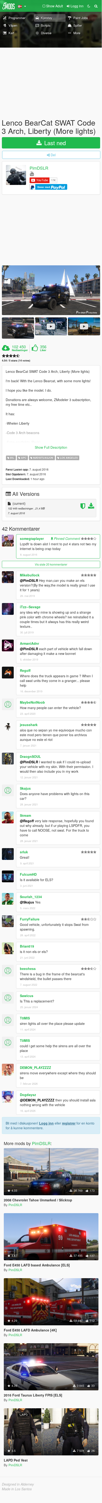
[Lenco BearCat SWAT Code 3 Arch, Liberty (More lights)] (51, 290)
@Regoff (27, 820)
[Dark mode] (88, 6)
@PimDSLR (29, 580)
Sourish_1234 (31, 896)
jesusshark (29, 724)
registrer (68, 1123)
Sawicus (26, 995)
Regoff (25, 670)
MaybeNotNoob (32, 702)
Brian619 (27, 946)
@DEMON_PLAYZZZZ (37, 1100)
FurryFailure (30, 919)
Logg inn (46, 1123)
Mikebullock (30, 575)
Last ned (54, 143)
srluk (24, 852)
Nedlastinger (20, 350)
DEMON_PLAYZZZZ (35, 1067)
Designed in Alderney (18, 1484)
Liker (43, 350)
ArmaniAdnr (29, 643)
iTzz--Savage (30, 606)
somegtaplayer (32, 538)
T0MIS (25, 1018)
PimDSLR (39, 168)
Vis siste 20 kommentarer (51, 564)
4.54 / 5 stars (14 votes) (16, 360)
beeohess (28, 968)
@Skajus (27, 902)
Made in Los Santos (17, 1489)
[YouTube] (32, 173)
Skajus (25, 788)
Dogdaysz (28, 1094)
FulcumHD (28, 874)
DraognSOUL (30, 756)
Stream (25, 815)
